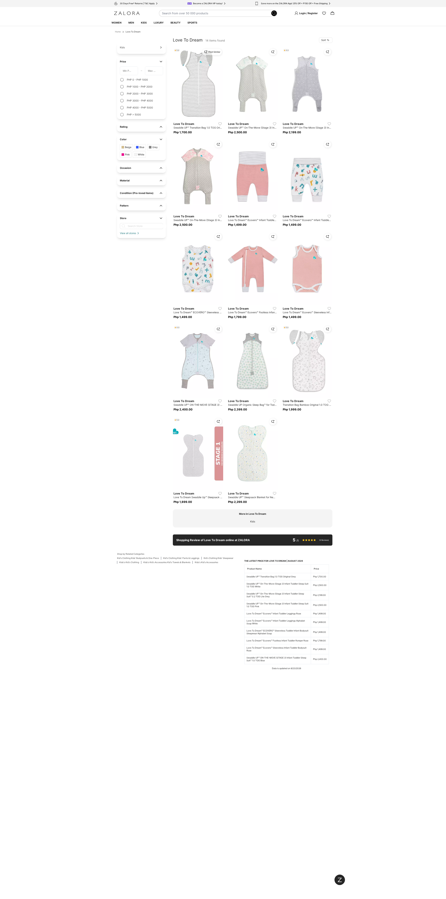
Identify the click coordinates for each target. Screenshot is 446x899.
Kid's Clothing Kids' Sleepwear (218, 558)
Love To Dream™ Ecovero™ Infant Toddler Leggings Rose (274, 613)
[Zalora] (127, 13)
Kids (144, 22)
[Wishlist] (324, 13)
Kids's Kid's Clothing (129, 562)
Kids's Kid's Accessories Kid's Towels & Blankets (166, 562)
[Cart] (332, 13)
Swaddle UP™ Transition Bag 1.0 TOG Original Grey (271, 576)
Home (118, 31)
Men (131, 22)
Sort (323, 40)
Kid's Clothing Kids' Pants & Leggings (181, 558)
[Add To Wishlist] (220, 124)
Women (116, 22)
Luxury (159, 22)
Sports (192, 22)
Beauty (175, 22)
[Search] (274, 13)
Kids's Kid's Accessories (206, 562)
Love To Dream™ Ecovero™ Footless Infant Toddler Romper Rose (277, 640)
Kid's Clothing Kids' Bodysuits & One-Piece (138, 558)
